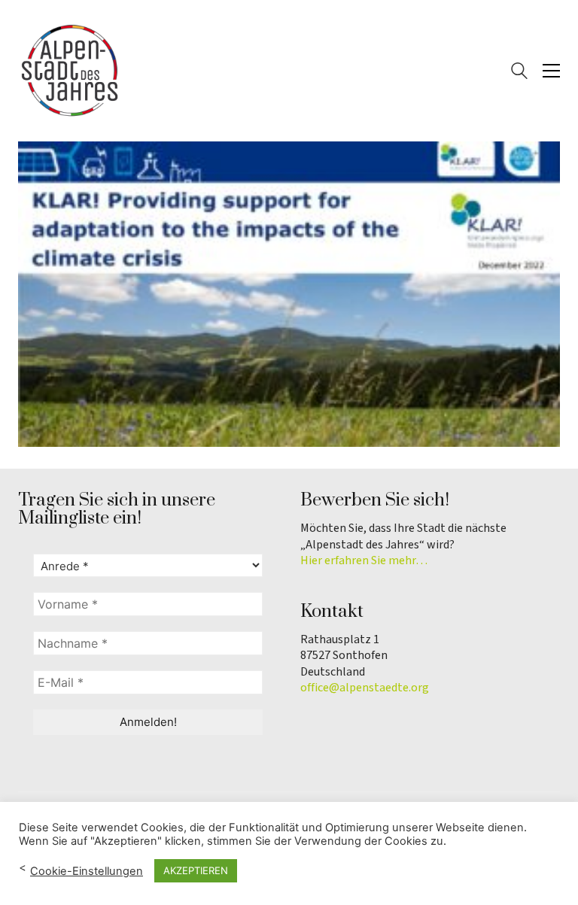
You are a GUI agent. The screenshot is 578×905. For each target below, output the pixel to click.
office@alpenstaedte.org (364, 688)
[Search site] (519, 72)
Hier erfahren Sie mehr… (363, 561)
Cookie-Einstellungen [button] (86, 871)
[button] (551, 70)
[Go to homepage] (70, 71)
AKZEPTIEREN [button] (195, 870)
